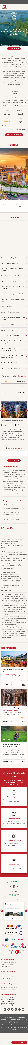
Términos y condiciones (7, 999)
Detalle (23, 684)
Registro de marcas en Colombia (17, 1024)
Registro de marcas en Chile (11, 1021)
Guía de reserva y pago (7, 1003)
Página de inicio (3, 44)
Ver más (14, 919)
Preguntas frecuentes (7, 1001)
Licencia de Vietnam (9, 1017)
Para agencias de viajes (7, 1005)
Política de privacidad (7, 997)
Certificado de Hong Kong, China (17, 1019)
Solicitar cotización (14, 48)
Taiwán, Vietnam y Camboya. (11, 708)
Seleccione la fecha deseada (14, 134)
